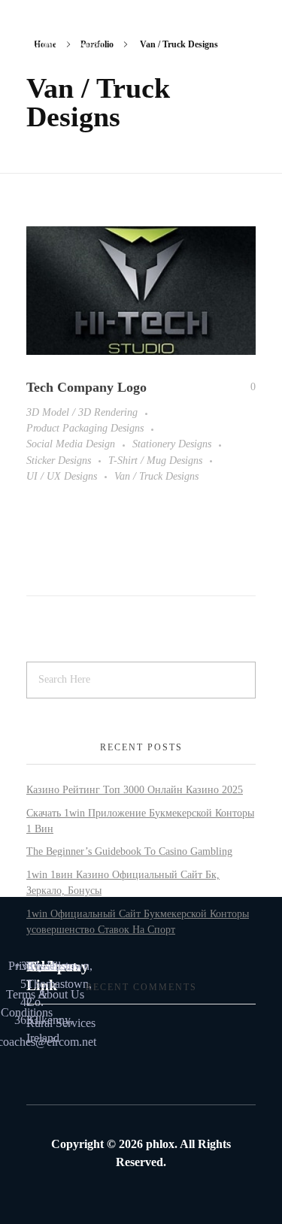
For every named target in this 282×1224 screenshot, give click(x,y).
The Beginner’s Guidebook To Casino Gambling (129, 851)
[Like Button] (242, 387)
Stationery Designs (171, 444)
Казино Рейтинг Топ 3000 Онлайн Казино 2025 (134, 789)
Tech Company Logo (86, 387)
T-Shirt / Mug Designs (155, 460)
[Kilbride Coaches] (74, 43)
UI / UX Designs (61, 476)
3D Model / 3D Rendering (82, 412)
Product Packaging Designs (85, 428)
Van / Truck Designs (156, 476)
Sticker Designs (58, 460)
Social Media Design (70, 444)
